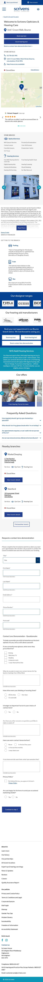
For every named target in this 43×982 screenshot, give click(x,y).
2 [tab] (21, 198)
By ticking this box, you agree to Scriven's (21, 782)
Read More (21, 228)
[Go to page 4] (24, 125)
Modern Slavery (7, 917)
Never (10, 744)
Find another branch (21, 524)
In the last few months (15, 747)
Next (39, 187)
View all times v (35, 70)
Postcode (6, 620)
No (18, 712)
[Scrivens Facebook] (2, 940)
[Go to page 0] (18, 125)
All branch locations (8, 863)
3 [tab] (22, 198)
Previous (4, 187)
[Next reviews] (40, 117)
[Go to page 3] (23, 125)
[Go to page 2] (21, 125)
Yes (9, 712)
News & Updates (7, 871)
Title (5, 556)
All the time (12, 695)
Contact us (6, 945)
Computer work (13, 660)
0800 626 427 (14, 964)
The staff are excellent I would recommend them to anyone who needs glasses (21, 120)
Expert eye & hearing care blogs (12, 867)
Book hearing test (21, 42)
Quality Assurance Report (10, 882)
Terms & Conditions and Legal (12, 897)
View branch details (13, 480)
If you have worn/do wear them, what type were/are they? (21, 759)
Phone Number (8, 607)
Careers (4, 879)
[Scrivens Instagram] (6, 940)
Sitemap (4, 909)
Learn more (5, 851)
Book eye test (21, 36)
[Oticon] (8, 320)
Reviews (4, 875)
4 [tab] (24, 198)
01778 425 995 (12, 55)
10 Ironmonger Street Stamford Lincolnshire (11, 495)
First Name (6, 568)
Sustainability (6, 921)
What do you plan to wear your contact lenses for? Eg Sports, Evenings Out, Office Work (19, 672)
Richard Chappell (12, 113)
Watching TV (12, 655)
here (28, 368)
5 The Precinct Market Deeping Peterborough (10, 460)
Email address (7, 595)
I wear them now (13, 750)
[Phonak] (24, 320)
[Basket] (38, 9)
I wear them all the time (15, 662)
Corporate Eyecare (8, 901)
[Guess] (8, 303)
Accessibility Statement (10, 929)
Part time (25, 695)
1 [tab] (19, 198)
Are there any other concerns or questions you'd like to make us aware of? (20, 722)
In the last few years (24, 744)
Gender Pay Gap (7, 913)
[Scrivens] (21, 9)
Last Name (6, 581)
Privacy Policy (12, 783)
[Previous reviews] (2, 117)
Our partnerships (7, 859)
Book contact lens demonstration (21, 343)
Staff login (5, 905)
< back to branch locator (11, 17)
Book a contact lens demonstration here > (18, 46)
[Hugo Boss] (24, 303)
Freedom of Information (10, 925)
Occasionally (12, 697)
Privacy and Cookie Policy (10, 893)
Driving (10, 653)
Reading (11, 658)
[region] (21, 90)
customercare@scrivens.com (16, 973)
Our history (5, 855)
